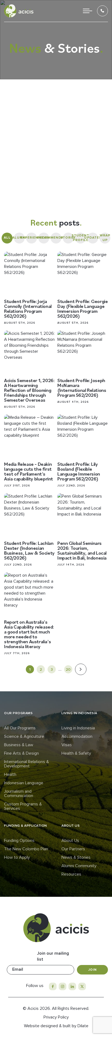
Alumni (19, 238)
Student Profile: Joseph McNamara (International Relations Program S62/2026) (81, 387)
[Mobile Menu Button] (87, 11)
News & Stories (76, 857)
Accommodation (76, 736)
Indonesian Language (23, 783)
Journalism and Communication (18, 793)
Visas (66, 745)
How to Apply (17, 857)
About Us (70, 840)
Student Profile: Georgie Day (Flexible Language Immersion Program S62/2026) (82, 308)
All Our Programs (20, 728)
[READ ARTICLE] (29, 274)
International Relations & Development (26, 764)
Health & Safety (76, 753)
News (44, 238)
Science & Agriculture (24, 736)
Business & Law (18, 745)
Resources (71, 874)
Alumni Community (79, 866)
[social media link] (53, 986)
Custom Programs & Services (23, 806)
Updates (92, 238)
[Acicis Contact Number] (102, 10)
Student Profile (80, 237)
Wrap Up (105, 237)
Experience (31, 238)
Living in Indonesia (78, 728)
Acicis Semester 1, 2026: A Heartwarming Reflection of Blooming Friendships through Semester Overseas (29, 390)
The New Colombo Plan (26, 849)
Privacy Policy (56, 1017)
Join (92, 970)
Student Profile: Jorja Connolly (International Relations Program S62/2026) (28, 308)
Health (10, 774)
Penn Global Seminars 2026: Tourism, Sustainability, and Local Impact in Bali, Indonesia (82, 550)
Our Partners (73, 849)
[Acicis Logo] (18, 10)
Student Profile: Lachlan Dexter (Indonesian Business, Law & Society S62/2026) (29, 550)
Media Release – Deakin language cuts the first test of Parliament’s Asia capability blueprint (28, 471)
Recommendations (56, 238)
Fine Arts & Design (21, 753)
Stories (68, 238)
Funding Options (19, 840)
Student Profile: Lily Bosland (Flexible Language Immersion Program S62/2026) (78, 471)
